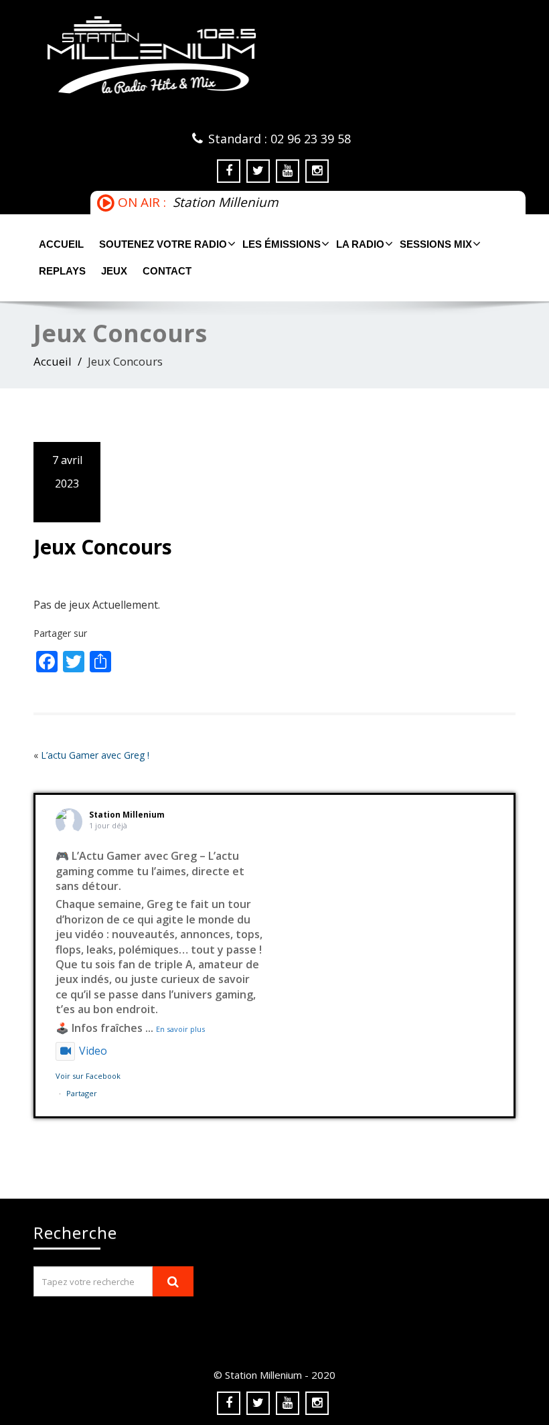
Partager (81, 1093)
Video (93, 1050)
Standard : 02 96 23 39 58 (279, 139)
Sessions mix (436, 244)
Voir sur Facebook (88, 1076)
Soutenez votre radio (163, 244)
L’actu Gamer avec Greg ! (95, 755)
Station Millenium (127, 814)
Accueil (61, 244)
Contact (167, 271)
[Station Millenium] (274, 55)
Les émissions (281, 244)
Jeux (114, 271)
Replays (62, 271)
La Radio (360, 244)
